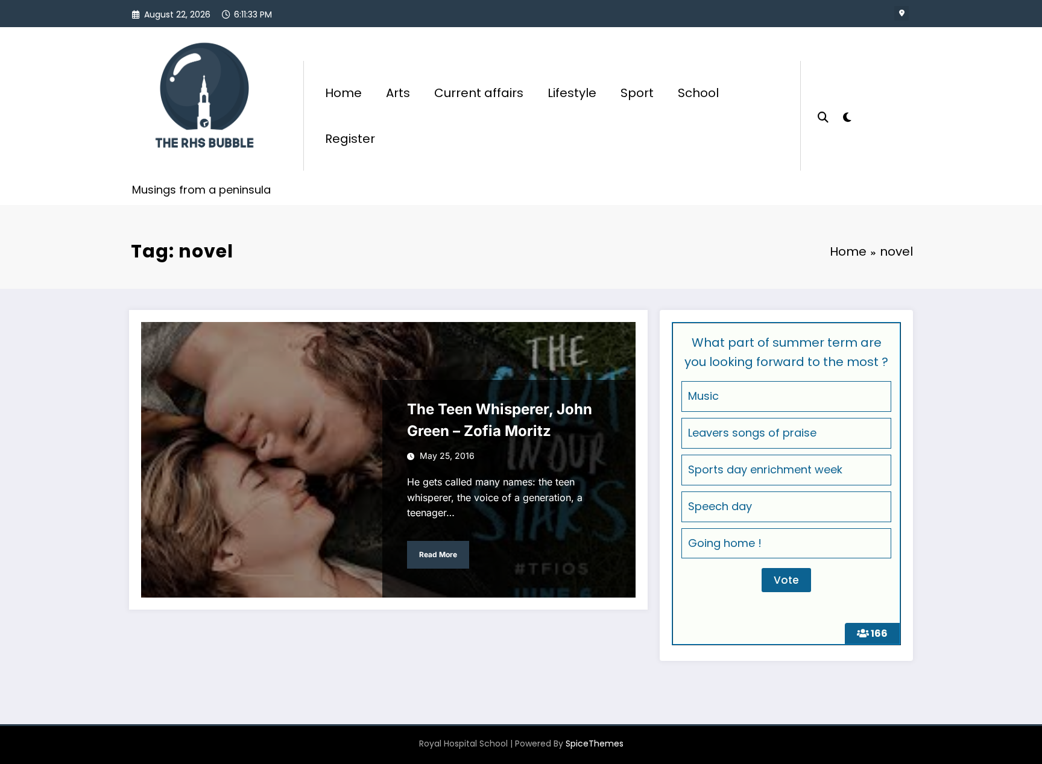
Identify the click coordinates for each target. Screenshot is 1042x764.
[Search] (823, 115)
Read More (438, 554)
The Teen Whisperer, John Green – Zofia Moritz (499, 420)
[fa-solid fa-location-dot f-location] (901, 13)
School (698, 92)
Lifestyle (572, 92)
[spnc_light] (846, 116)
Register (350, 138)
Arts (398, 92)
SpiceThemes (595, 743)
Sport (637, 92)
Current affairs (478, 92)
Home (343, 92)
